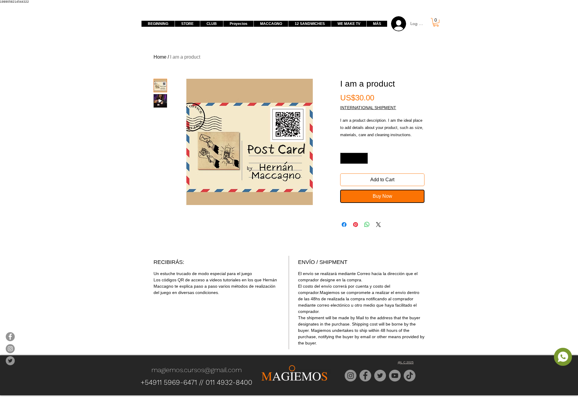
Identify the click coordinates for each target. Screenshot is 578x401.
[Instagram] (350, 375)
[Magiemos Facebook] (10, 336)
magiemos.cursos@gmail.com (196, 370)
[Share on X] (378, 224)
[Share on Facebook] (344, 224)
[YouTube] (395, 375)
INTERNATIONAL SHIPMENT (368, 107)
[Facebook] (365, 375)
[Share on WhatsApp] (367, 224)
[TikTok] (409, 375)
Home (160, 57)
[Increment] (363, 158)
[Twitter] (380, 375)
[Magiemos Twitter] (10, 360)
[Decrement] (345, 158)
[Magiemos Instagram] (10, 348)
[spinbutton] (354, 158)
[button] (436, 22)
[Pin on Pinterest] (355, 224)
